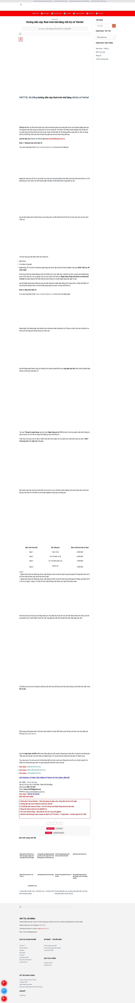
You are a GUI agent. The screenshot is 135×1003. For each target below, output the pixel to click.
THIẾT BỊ (91, 13)
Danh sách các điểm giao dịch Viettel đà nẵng (30, 987)
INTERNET (46, 13)
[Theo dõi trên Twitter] (111, 1)
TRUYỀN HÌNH (58, 13)
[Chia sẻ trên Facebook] (48, 823)
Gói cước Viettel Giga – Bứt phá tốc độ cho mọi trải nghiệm (40, 812)
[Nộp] (114, 26)
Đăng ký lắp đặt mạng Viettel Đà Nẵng (79, 1)
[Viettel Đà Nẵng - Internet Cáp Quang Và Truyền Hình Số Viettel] (27, 7)
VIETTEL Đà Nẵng (28, 97)
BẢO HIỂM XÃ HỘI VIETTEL (36, 770)
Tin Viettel (54, 19)
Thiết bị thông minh (102, 59)
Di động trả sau (48, 965)
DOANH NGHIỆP (79, 13)
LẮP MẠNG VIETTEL (34, 773)
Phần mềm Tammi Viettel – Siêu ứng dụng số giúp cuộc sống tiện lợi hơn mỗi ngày (48, 801)
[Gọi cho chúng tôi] (114, 1)
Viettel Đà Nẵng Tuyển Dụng (98, 1)
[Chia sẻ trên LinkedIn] (61, 823)
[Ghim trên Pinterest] (58, 823)
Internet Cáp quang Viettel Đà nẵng (43, 1)
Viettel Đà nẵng (32, 782)
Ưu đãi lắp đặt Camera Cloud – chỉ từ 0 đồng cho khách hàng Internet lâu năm (47, 806)
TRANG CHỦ (35, 13)
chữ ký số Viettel (80, 97)
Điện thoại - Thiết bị (102, 48)
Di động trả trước (48, 962)
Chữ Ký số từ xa (23, 962)
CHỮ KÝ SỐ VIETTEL (34, 767)
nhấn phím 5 (43, 928)
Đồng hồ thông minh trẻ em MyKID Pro (33, 809)
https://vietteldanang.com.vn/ (35, 792)
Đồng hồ (98, 56)
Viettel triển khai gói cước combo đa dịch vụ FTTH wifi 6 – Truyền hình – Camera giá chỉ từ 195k (53, 814)
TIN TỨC (100, 13)
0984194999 (42, 925)
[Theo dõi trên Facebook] (107, 1)
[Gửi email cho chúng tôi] (113, 1)
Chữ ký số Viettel (36, 139)
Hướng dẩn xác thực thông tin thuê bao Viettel (36, 804)
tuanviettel (67, 29)
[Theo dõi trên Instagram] (109, 1)
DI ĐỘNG (68, 13)
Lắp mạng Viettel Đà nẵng (60, 1)
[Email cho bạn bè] (54, 823)
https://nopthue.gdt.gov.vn (44, 147)
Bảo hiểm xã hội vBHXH (25, 959)
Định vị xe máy (100, 52)
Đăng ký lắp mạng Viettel (25, 984)
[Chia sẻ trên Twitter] (51, 823)
